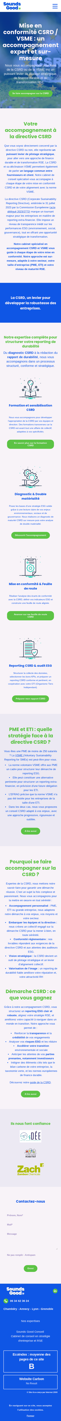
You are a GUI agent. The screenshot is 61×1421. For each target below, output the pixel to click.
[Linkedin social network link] (55, 1291)
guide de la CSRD (40, 1082)
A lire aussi (30, 831)
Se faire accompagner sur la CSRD (30, 93)
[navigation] (55, 6)
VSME (19, 755)
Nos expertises (30, 1321)
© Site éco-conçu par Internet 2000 (42, 1392)
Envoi (31, 1268)
